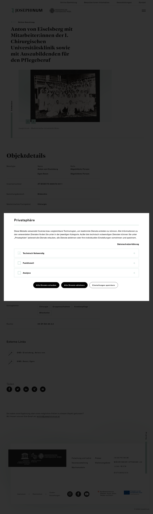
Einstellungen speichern (103, 285)
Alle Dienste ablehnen (74, 285)
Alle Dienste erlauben (46, 285)
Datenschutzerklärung (128, 244)
